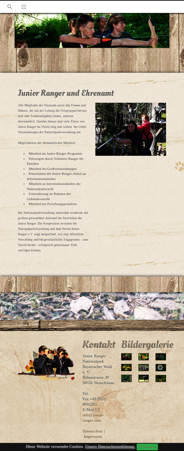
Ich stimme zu (147, 447)
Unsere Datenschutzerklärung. (110, 446)
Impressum (93, 436)
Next (162, 30)
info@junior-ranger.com (93, 418)
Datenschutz (93, 431)
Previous (21, 30)
